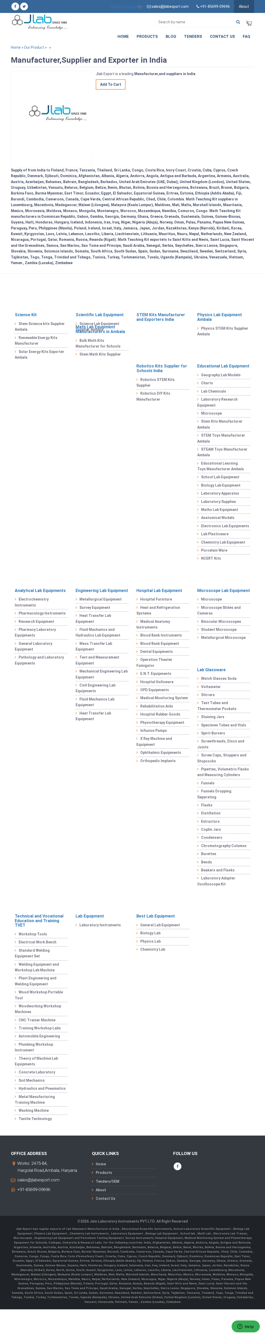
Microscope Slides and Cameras (219, 610)
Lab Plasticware (215, 534)
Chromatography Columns (224, 846)
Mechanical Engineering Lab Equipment (102, 674)
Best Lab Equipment (155, 916)
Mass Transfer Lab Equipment (94, 646)
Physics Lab (150, 941)
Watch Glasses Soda (219, 678)
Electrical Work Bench (37, 942)
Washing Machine (34, 1110)
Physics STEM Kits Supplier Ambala (222, 331)
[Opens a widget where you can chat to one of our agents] (245, 1326)
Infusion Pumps (153, 730)
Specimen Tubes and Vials (223, 725)
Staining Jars (212, 717)
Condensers (211, 837)
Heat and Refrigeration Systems (158, 610)
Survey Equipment (94, 607)
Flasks (206, 805)
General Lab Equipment (160, 925)
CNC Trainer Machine (37, 1020)
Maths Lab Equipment (219, 510)
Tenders (193, 36)
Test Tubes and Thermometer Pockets (217, 706)
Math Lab (204, 1233)
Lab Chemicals (213, 391)
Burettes (208, 854)
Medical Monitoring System (164, 698)
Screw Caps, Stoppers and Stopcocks (221, 758)
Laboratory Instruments (100, 925)
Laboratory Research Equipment (217, 402)
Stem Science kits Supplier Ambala (40, 326)
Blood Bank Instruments (161, 635)
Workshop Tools (33, 934)
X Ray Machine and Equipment (154, 741)
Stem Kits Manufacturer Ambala (219, 424)
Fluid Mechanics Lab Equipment (95, 702)
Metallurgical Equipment (100, 599)
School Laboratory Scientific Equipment (202, 1229)
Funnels (208, 783)
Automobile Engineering (39, 1036)
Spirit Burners (213, 733)
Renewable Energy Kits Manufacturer (36, 340)
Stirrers (208, 695)
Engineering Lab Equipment (102, 590)
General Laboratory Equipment (33, 646)
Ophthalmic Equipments (160, 752)
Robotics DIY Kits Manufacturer (153, 396)
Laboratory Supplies (218, 502)
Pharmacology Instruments (42, 613)
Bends (206, 862)
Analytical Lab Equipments (40, 590)
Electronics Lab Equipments (225, 526)
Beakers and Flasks (218, 870)
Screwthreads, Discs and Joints (220, 744)
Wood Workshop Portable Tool (39, 995)
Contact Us (222, 36)
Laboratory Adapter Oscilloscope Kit (216, 881)
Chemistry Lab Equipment (223, 542)
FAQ (246, 36)
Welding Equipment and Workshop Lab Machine (37, 967)
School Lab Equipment (220, 477)
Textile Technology (35, 1119)
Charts (207, 383)
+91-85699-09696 (33, 1189)
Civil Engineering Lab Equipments (95, 688)
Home (123, 36)
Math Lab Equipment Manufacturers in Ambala (100, 329)
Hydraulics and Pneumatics (42, 1088)
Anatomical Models (217, 518)
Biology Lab (150, 933)
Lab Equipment (90, 916)
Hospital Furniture (156, 599)
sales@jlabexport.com (38, 1179)
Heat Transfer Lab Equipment (93, 618)
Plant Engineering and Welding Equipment (35, 981)
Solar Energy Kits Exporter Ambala (39, 354)
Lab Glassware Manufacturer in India (93, 1229)
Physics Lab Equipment (51, 1233)
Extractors (210, 821)
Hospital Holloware (156, 682)
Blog (171, 36)
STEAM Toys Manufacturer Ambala (222, 452)
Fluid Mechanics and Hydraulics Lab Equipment (98, 632)
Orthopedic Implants (158, 761)
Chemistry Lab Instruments (89, 1233)
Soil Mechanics (32, 1080)
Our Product (34, 47)
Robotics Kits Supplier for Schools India (161, 368)
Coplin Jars (211, 829)
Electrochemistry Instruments (32, 602)
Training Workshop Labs (40, 1028)
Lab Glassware (211, 669)
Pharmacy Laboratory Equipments (35, 632)
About (244, 6)
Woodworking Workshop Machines (38, 1009)
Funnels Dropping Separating (214, 794)
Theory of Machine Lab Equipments (36, 1061)
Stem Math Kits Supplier (100, 354)
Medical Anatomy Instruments (153, 624)
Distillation (210, 813)
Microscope (211, 413)
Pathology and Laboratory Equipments (39, 660)
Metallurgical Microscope (223, 637)
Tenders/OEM (107, 1181)
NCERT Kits (211, 558)
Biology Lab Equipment (220, 485)
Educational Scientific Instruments (147, 1229)
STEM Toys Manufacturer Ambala (221, 438)
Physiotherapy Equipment (162, 722)
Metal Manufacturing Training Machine (35, 1099)
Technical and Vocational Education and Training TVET (39, 921)
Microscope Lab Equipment (223, 590)
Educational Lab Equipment (223, 366)
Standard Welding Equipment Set (32, 953)
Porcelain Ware (214, 550)
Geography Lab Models (221, 375)
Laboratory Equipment (127, 1233)
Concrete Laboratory (37, 1072)
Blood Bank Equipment (159, 643)
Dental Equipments (156, 651)
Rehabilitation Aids (156, 706)
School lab (188, 1233)
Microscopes (23, 1238)
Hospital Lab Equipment (159, 590)
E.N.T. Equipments (155, 673)
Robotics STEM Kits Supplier (155, 382)
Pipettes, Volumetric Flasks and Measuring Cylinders (223, 772)
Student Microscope (219, 629)
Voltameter (211, 687)
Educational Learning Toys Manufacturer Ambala (220, 466)
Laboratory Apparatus (220, 493)
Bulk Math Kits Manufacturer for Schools (98, 343)
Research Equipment (36, 621)
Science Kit (26, 314)
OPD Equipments (154, 690)
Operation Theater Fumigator (154, 662)
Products (147, 36)
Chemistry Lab (152, 949)
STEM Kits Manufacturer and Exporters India (160, 317)
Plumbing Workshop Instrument (34, 1047)
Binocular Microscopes (221, 621)
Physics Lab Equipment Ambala (219, 317)
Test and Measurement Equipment (97, 660)
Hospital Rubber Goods (160, 714)
